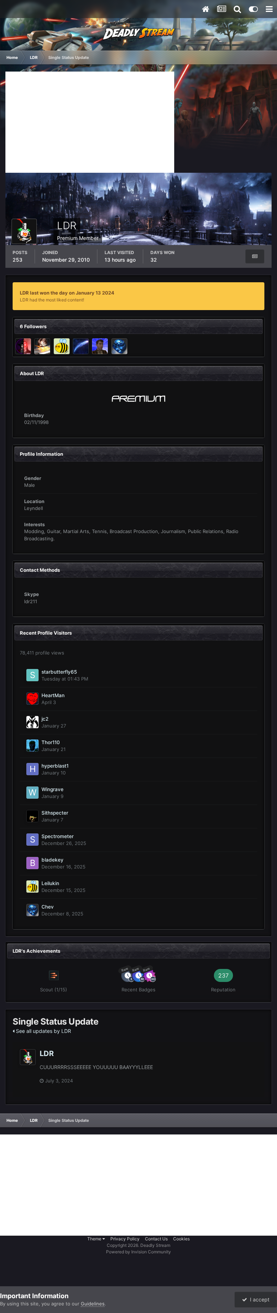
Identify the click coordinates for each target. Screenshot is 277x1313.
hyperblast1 (55, 766)
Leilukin (50, 883)
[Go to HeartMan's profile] (32, 698)
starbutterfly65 (59, 672)
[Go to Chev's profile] (119, 346)
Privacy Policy (125, 1238)
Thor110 (50, 742)
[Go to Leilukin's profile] (62, 346)
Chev (47, 907)
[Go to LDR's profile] (28, 1057)
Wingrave (52, 789)
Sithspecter (54, 813)
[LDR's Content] (254, 256)
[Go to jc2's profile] (32, 722)
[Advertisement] (89, 122)
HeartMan (53, 695)
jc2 (44, 719)
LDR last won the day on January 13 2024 (67, 293)
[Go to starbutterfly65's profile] (32, 675)
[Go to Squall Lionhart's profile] (42, 346)
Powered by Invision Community (138, 1251)
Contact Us (156, 1238)
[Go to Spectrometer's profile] (32, 839)
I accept (258, 1299)
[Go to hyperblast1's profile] (32, 769)
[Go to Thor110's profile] (32, 745)
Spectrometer (57, 836)
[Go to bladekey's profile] (32, 863)
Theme (94, 1238)
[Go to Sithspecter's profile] (32, 816)
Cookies (181, 1238)
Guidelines (93, 1303)
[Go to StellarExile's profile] (81, 346)
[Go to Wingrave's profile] (32, 792)
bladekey (52, 860)
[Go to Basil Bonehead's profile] (23, 346)
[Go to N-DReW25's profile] (100, 346)
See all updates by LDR (42, 1031)
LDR (47, 1053)
